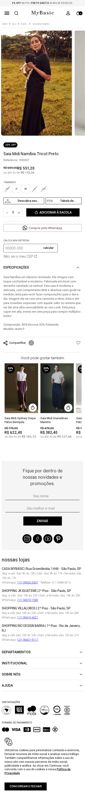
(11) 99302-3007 (27, 582)
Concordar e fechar (26, 786)
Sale (14, 24)
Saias (24, 24)
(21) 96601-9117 (27, 640)
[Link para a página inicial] (4, 24)
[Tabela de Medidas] (64, 200)
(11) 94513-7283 (27, 600)
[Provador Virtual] (23, 200)
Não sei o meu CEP (18, 256)
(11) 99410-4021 (27, 617)
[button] (7, 13)
